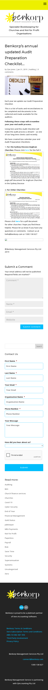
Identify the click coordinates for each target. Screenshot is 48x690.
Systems (8, 564)
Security (8, 556)
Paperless (9, 538)
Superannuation (12, 560)
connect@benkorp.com (33, 659)
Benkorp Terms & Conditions (19, 628)
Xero (7, 573)
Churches (9, 498)
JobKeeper (9, 524)
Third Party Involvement (17, 638)
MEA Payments (11, 529)
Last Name (11, 373)
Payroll (8, 542)
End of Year (10, 511)
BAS (6, 489)
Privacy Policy (13, 641)
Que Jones (11, 69)
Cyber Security (11, 507)
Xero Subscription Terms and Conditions (24, 631)
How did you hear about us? (18, 442)
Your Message (11, 421)
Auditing (32, 69)
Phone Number (12, 409)
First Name (11, 361)
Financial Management (15, 515)
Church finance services (15, 493)
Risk (6, 547)
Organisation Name (15, 397)
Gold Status (10, 520)
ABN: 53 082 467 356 (16, 635)
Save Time (9, 551)
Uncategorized (11, 569)
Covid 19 (8, 502)
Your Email (10, 385)
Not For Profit (10, 533)
